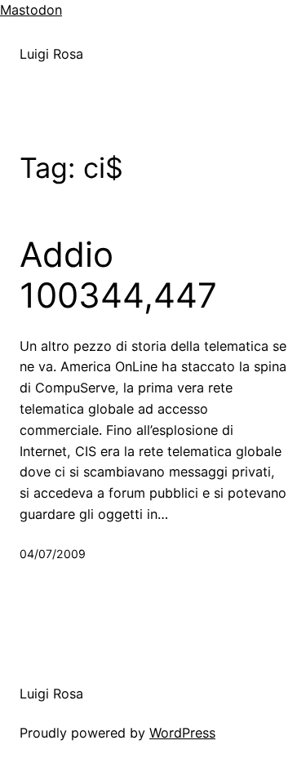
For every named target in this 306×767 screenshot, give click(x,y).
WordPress (182, 733)
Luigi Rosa (51, 54)
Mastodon (31, 10)
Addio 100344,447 (118, 275)
